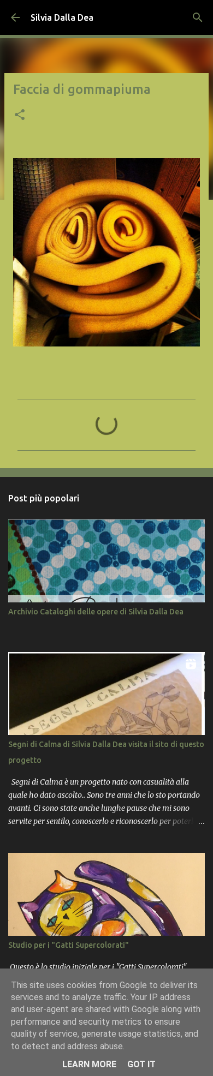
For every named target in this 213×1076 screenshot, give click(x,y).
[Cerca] (197, 17)
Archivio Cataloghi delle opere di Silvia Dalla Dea (96, 611)
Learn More (89, 1064)
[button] (19, 115)
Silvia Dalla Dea (62, 17)
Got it (141, 1064)
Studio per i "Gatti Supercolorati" (68, 945)
